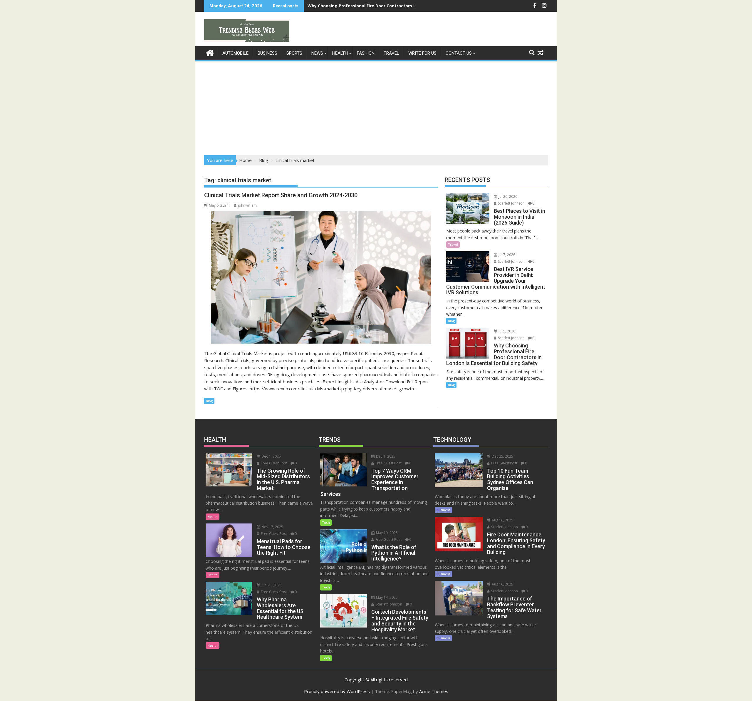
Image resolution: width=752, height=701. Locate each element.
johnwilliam (247, 205)
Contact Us (459, 53)
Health (340, 53)
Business (267, 53)
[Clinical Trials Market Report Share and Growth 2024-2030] (321, 277)
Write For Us (422, 53)
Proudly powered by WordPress (337, 691)
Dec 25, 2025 (502, 456)
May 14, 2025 (386, 597)
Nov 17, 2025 (272, 526)
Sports (294, 53)
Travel (391, 53)
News (317, 53)
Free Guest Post (273, 463)
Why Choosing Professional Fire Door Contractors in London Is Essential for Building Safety (404, 6)
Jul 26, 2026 (507, 196)
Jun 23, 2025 (271, 585)
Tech (326, 522)
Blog (209, 401)
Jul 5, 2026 (506, 331)
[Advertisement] (376, 106)
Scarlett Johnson (511, 203)
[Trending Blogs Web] (210, 52)
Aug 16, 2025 (502, 520)
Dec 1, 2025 (271, 456)
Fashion (366, 53)
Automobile (235, 53)
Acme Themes (433, 691)
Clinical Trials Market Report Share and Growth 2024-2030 (280, 195)
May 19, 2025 (386, 532)
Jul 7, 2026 (506, 254)
